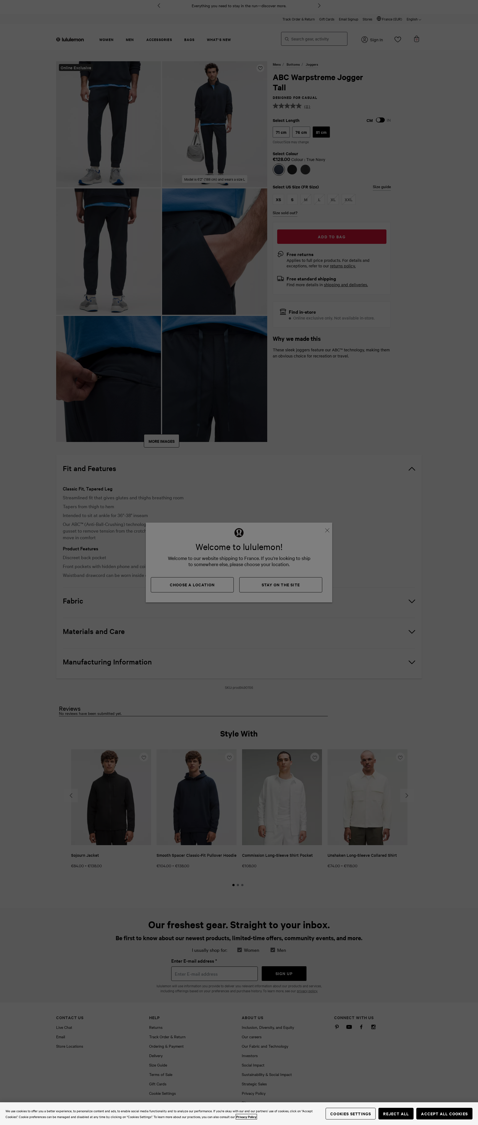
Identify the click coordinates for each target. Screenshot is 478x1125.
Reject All (396, 1113)
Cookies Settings (350, 1113)
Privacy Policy (246, 1116)
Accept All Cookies (444, 1113)
